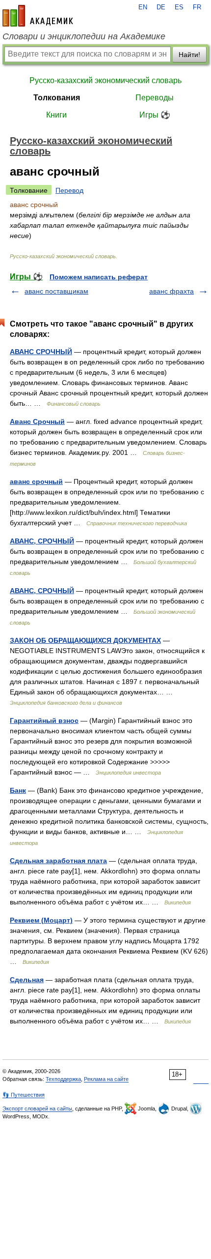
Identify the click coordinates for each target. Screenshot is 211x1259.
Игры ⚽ (154, 115)
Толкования (56, 97)
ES (179, 7)
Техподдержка (63, 1079)
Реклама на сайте (106, 1079)
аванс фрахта (171, 291)
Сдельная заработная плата (58, 861)
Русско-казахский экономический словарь (105, 80)
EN (142, 7)
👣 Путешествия (23, 1095)
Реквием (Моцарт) (41, 920)
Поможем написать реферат (99, 277)
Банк (18, 790)
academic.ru (37, 16)
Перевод (69, 190)
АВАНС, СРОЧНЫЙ (42, 541)
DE (161, 7)
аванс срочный (36, 481)
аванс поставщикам (56, 291)
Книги (56, 115)
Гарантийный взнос (44, 720)
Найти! (189, 55)
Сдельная (27, 980)
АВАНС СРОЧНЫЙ (41, 352)
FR (197, 7)
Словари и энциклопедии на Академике (83, 36)
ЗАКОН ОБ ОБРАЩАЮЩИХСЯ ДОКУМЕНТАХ (85, 640)
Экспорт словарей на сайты (37, 1108)
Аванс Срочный (37, 421)
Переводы (154, 97)
